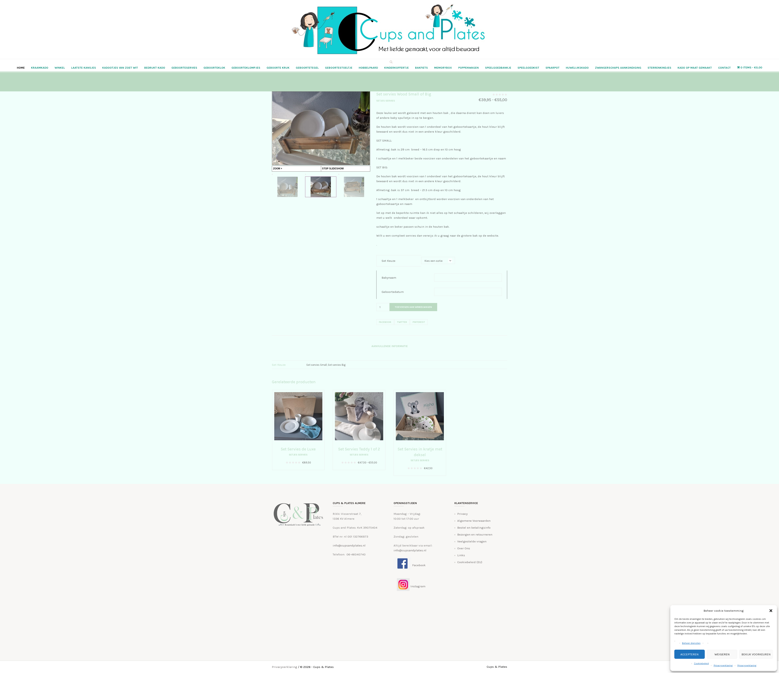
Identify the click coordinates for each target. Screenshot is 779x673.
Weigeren (722, 654)
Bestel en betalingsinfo (474, 527)
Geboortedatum (393, 292)
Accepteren (689, 654)
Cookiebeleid (701, 663)
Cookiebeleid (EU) (469, 562)
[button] (771, 611)
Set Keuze (388, 261)
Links (461, 555)
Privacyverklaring (723, 665)
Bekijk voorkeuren (756, 654)
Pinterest (419, 322)
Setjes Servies (385, 100)
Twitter (402, 322)
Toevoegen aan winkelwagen (413, 307)
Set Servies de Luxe (298, 449)
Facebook (385, 322)
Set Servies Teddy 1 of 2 (359, 449)
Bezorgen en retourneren (474, 534)
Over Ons (463, 548)
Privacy (462, 514)
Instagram (417, 586)
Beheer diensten (691, 643)
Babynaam (389, 277)
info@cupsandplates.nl (349, 545)
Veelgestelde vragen (471, 541)
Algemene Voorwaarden (474, 521)
